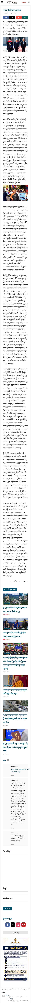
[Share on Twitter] (12, 17)
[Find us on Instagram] (18, 924)
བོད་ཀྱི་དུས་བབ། (5, 13)
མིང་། (5, 888)
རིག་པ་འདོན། (7, 851)
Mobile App (6, 603)
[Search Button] (29, 2)
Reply (13, 775)
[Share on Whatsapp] (25, 17)
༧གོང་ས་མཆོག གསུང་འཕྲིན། (8, 685)
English (24, 2)
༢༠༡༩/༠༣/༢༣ (13, 13)
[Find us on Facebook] (7, 924)
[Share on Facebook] (6, 17)
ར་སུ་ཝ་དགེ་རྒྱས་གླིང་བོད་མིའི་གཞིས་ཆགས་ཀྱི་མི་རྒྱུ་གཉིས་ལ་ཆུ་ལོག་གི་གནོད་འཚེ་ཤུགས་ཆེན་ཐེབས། (15, 719)
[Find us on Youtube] (23, 924)
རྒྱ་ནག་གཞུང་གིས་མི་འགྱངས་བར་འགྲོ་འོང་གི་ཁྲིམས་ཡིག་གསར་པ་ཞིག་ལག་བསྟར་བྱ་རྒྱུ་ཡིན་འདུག (15, 747)
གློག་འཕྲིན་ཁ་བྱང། (8, 899)
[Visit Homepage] (12, 2)
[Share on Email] (19, 17)
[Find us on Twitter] (13, 924)
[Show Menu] (2, 2)
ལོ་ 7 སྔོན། (16, 766)
